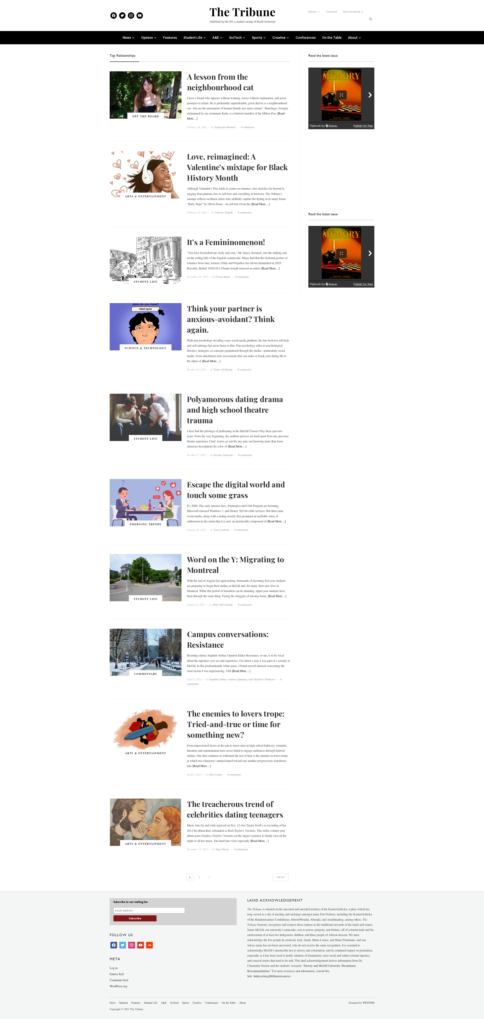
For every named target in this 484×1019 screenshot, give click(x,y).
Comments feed (119, 980)
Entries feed (117, 974)
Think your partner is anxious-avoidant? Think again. (231, 318)
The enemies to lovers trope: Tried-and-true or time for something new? (236, 724)
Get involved (351, 11)
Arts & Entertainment (145, 196)
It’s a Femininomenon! (226, 242)
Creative (278, 38)
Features (170, 38)
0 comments (247, 127)
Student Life (192, 38)
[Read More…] (260, 204)
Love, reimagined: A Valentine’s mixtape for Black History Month (237, 167)
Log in (114, 968)
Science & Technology (146, 348)
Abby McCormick (222, 605)
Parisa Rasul (223, 277)
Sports (257, 38)
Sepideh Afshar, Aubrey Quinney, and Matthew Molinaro (242, 679)
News (127, 38)
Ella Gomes (215, 774)
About (312, 11)
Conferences (306, 38)
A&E (216, 38)
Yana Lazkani (221, 530)
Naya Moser (222, 849)
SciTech (235, 38)
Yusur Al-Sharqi (222, 369)
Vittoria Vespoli (224, 212)
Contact (331, 11)
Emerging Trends (145, 524)
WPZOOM (368, 1002)
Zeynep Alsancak (223, 455)
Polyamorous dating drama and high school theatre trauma (235, 409)
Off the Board (145, 116)
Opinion (147, 38)
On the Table (332, 38)
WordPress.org (118, 986)
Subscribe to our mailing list (130, 902)
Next (281, 877)
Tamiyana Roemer (225, 127)
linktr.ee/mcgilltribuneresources (272, 976)
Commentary (145, 674)
